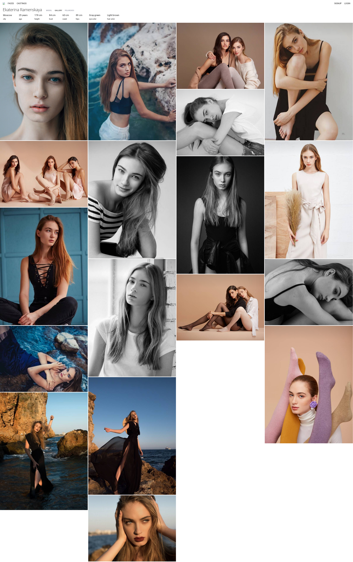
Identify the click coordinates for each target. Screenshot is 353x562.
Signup (338, 3)
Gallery (58, 10)
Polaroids (69, 10)
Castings (22, 3)
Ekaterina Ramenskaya (22, 9)
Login (347, 3)
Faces (11, 3)
